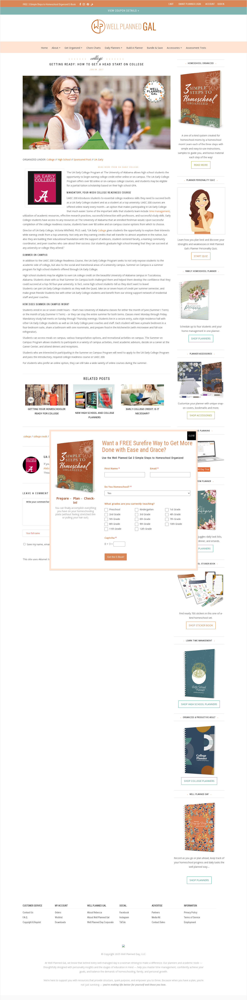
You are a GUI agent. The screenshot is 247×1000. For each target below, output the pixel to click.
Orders (58, 912)
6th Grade (145, 519)
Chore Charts (93, 47)
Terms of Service (192, 917)
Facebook (124, 912)
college (27, 436)
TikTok (122, 922)
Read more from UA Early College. (118, 167)
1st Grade (175, 509)
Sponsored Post (82, 159)
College (97, 58)
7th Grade (175, 519)
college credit (40, 436)
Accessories (173, 47)
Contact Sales (158, 922)
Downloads (60, 922)
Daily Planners (113, 47)
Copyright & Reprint (32, 922)
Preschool (114, 509)
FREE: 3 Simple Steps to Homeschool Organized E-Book (49, 4)
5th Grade (114, 519)
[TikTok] (92, 4)
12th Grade (146, 528)
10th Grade (176, 523)
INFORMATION (190, 905)
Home (44, 47)
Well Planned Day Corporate (100, 922)
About (55, 47)
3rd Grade (145, 514)
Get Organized (72, 47)
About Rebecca (94, 912)
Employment (190, 922)
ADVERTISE (157, 905)
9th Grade (145, 523)
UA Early (98, 159)
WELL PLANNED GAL (96, 905)
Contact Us (28, 912)
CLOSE (192, 435)
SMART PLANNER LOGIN (189, 4)
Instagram (124, 917)
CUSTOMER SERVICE (32, 905)
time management (159, 211)
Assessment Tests (196, 47)
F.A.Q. (25, 917)
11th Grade (115, 528)
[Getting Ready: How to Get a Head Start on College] (97, 112)
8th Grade (114, 523)
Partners (156, 912)
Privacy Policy (190, 912)
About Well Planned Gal (98, 917)
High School (64, 159)
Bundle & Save (155, 47)
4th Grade (175, 514)
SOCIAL (123, 905)
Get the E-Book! (115, 556)
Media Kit (156, 917)
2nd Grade (114, 514)
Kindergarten (147, 509)
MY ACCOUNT (61, 905)
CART (171, 4)
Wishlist (59, 917)
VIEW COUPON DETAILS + (123, 10)
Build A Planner (134, 47)
